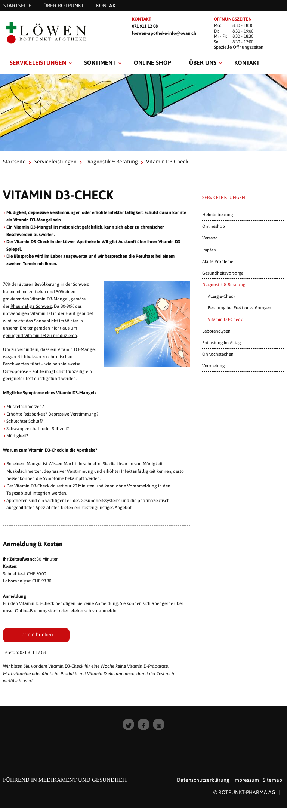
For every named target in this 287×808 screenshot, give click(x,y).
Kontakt (247, 62)
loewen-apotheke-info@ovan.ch (164, 33)
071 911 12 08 (145, 26)
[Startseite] (61, 33)
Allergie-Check (221, 296)
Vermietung (213, 365)
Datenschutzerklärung (203, 780)
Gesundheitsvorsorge (222, 272)
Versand (210, 237)
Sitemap (272, 780)
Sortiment (100, 62)
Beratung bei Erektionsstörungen (239, 307)
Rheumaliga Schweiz (31, 306)
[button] (129, 725)
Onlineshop (213, 226)
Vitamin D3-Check (225, 319)
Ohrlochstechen (218, 354)
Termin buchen (36, 634)
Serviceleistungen (38, 62)
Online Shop (152, 62)
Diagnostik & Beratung (111, 162)
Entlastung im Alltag (221, 342)
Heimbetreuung (217, 214)
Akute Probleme (217, 261)
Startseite (14, 162)
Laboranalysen (216, 330)
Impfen (209, 249)
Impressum (246, 780)
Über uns (202, 62)
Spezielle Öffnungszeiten (238, 47)
